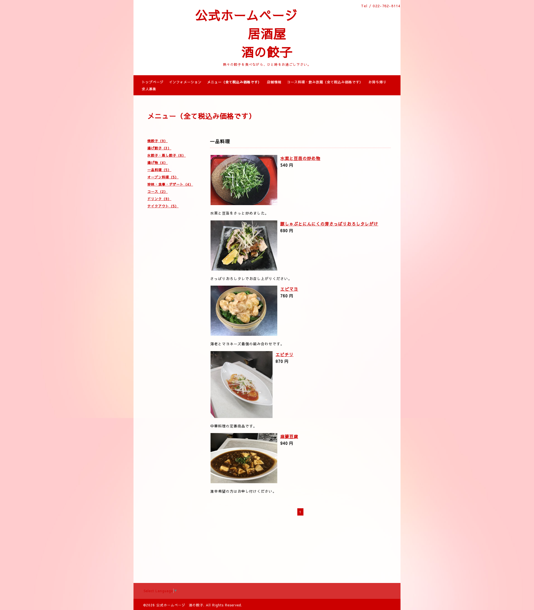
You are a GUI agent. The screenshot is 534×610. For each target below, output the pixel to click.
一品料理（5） (159, 169)
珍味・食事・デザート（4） (170, 184)
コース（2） (157, 191)
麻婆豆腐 (289, 436)
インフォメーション (185, 82)
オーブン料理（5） (163, 177)
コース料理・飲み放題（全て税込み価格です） (325, 82)
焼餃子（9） (157, 140)
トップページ (153, 82)
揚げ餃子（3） (159, 148)
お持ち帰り (378, 82)
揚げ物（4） (157, 162)
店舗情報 (274, 82)
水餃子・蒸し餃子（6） (166, 155)
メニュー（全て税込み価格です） (234, 82)
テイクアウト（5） (163, 206)
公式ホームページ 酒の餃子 (179, 605)
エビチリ (284, 354)
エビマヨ (289, 289)
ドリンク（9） (159, 198)
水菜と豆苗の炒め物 (300, 158)
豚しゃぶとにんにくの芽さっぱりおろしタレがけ (329, 224)
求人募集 (149, 89)
